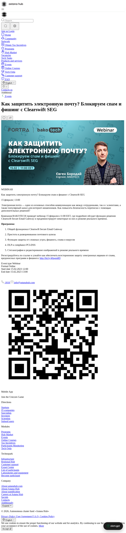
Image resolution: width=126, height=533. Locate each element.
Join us (5, 31)
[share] (10, 118)
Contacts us (6, 89)
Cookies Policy (47, 516)
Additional (6, 92)
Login (11, 31)
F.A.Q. (36, 516)
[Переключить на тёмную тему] (5, 86)
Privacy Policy (8, 516)
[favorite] (4, 118)
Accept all (6, 529)
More (41, 526)
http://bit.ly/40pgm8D (50, 258)
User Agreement (24, 516)
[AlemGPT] (113, 526)
